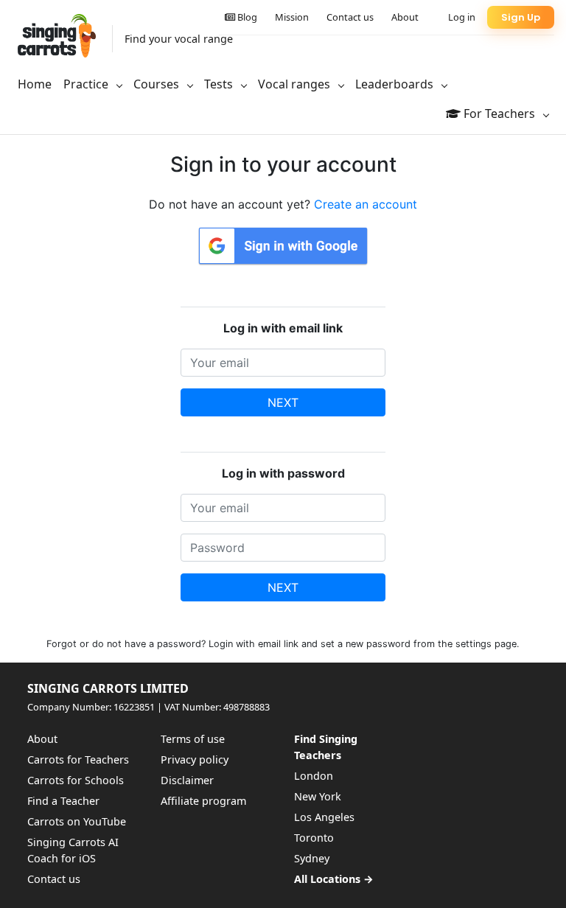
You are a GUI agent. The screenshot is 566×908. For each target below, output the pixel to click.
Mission (292, 17)
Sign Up (520, 17)
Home (35, 84)
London (313, 776)
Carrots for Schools (75, 780)
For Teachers (499, 113)
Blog (246, 17)
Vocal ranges (295, 84)
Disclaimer (187, 780)
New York (317, 796)
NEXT (283, 402)
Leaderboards (395, 84)
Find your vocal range (179, 39)
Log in (461, 17)
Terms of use (193, 739)
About (405, 17)
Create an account (365, 204)
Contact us (350, 17)
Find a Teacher (63, 801)
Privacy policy (194, 759)
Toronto (314, 838)
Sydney (311, 858)
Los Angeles (324, 817)
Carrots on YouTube (76, 821)
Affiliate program (203, 801)
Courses (157, 84)
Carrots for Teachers (78, 759)
